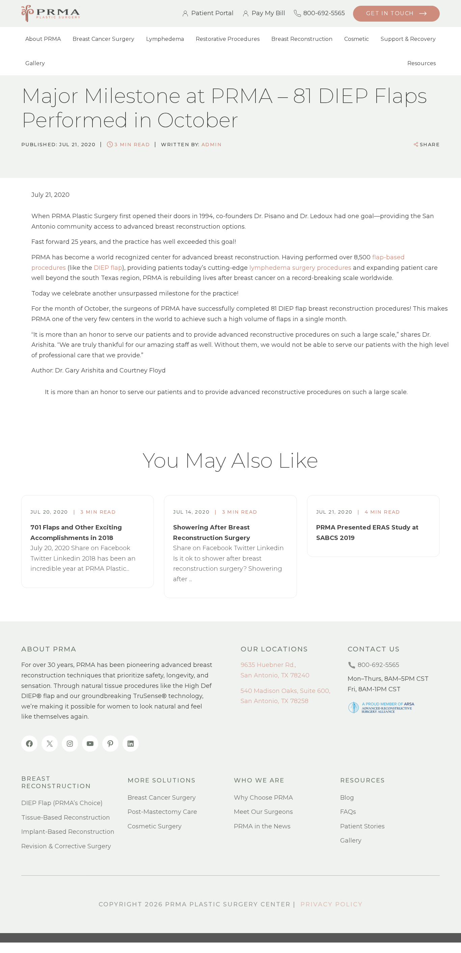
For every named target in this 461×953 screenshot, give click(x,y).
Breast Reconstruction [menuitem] (301, 39)
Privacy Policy (331, 904)
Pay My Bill (268, 13)
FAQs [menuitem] (348, 812)
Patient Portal (212, 13)
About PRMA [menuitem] (43, 39)
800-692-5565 (324, 13)
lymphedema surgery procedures (300, 268)
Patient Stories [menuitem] (362, 826)
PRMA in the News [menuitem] (262, 826)
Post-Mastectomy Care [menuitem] (162, 812)
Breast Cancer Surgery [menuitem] (103, 39)
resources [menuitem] (362, 780)
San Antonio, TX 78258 (274, 701)
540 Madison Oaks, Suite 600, (285, 691)
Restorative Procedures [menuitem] (228, 39)
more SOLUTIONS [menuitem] (162, 780)
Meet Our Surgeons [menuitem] (263, 812)
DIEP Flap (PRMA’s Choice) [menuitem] (62, 803)
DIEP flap (108, 268)
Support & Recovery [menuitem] (408, 39)
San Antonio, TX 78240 (275, 675)
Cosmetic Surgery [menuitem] (155, 826)
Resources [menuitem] (421, 63)
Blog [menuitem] (347, 797)
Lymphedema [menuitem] (165, 39)
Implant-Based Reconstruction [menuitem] (67, 831)
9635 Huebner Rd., (268, 665)
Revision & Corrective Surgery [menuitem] (66, 846)
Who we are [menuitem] (259, 780)
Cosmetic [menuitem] (356, 39)
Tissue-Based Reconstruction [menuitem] (65, 817)
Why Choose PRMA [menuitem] (263, 797)
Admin (211, 144)
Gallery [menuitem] (35, 63)
